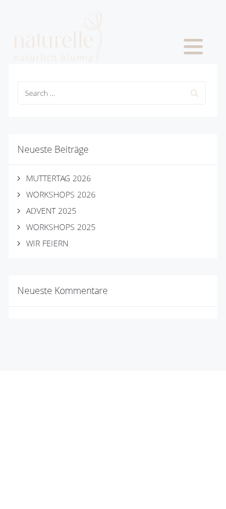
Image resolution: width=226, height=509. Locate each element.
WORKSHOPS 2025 (61, 226)
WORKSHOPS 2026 (61, 194)
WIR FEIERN (47, 243)
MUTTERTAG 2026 (58, 178)
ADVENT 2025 (51, 210)
